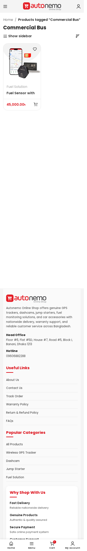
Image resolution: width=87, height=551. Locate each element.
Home (8, 19)
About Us (12, 380)
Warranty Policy (17, 404)
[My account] (78, 6)
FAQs (9, 421)
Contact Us (14, 388)
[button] (36, 104)
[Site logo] (42, 6)
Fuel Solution (17, 86)
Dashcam (13, 461)
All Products (14, 444)
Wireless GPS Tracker (21, 453)
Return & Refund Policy (22, 413)
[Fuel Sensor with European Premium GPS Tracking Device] (22, 62)
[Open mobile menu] (5, 6)
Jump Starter (15, 469)
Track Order (14, 396)
